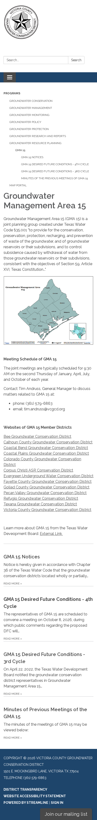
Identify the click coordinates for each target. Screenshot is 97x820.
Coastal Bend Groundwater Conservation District (46, 448)
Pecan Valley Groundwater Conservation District (45, 493)
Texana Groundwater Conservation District (40, 504)
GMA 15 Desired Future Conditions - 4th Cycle (55, 164)
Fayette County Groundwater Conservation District (48, 481)
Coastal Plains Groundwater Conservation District (46, 453)
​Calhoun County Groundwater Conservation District (48, 442)
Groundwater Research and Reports (37, 136)
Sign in (57, 803)
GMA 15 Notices (32, 157)
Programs (12, 93)
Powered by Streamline (26, 803)
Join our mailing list (66, 814)
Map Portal (18, 185)
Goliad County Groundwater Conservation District (46, 487)
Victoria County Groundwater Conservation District (47, 509)
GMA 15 (20, 150)
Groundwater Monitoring (29, 115)
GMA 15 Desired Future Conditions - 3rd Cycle (55, 171)
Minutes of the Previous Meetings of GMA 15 (54, 178)
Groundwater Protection (29, 129)
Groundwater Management (30, 108)
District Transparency (25, 789)
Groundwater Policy (25, 122)
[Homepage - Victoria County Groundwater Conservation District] (48, 22)
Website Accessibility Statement (35, 796)
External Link (51, 533)
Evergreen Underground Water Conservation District (48, 476)
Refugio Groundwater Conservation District (41, 498)
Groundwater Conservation (31, 101)
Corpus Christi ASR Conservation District (38, 470)
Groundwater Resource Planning (35, 143)
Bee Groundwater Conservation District (37, 436)
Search (76, 60)
